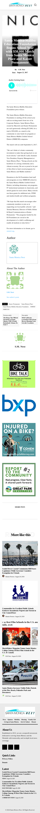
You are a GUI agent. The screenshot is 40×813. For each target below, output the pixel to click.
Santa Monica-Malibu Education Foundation (16, 307)
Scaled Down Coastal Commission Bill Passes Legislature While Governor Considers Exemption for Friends (19, 571)
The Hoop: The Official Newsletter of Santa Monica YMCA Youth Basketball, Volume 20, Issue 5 (10, 321)
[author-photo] (3, 576)
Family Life (13, 36)
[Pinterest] (22, 512)
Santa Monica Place (27, 304)
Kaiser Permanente (14, 304)
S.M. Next (21, 69)
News (4, 778)
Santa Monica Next (17, 257)
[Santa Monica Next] (20, 5)
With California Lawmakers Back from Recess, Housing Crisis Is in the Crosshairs (29, 320)
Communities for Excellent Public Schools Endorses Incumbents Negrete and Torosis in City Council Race (19, 611)
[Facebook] (12, 512)
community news (8, 798)
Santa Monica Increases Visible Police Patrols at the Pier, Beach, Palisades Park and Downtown (19, 690)
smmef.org (10, 231)
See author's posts (13, 297)
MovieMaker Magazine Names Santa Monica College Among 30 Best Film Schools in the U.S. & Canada (19, 650)
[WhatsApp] (27, 512)
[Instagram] (10, 747)
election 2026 (7, 788)
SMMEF (32, 307)
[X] (17, 512)
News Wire (27, 36)
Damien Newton (9, 576)
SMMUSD (6, 309)
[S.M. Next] (20, 337)
